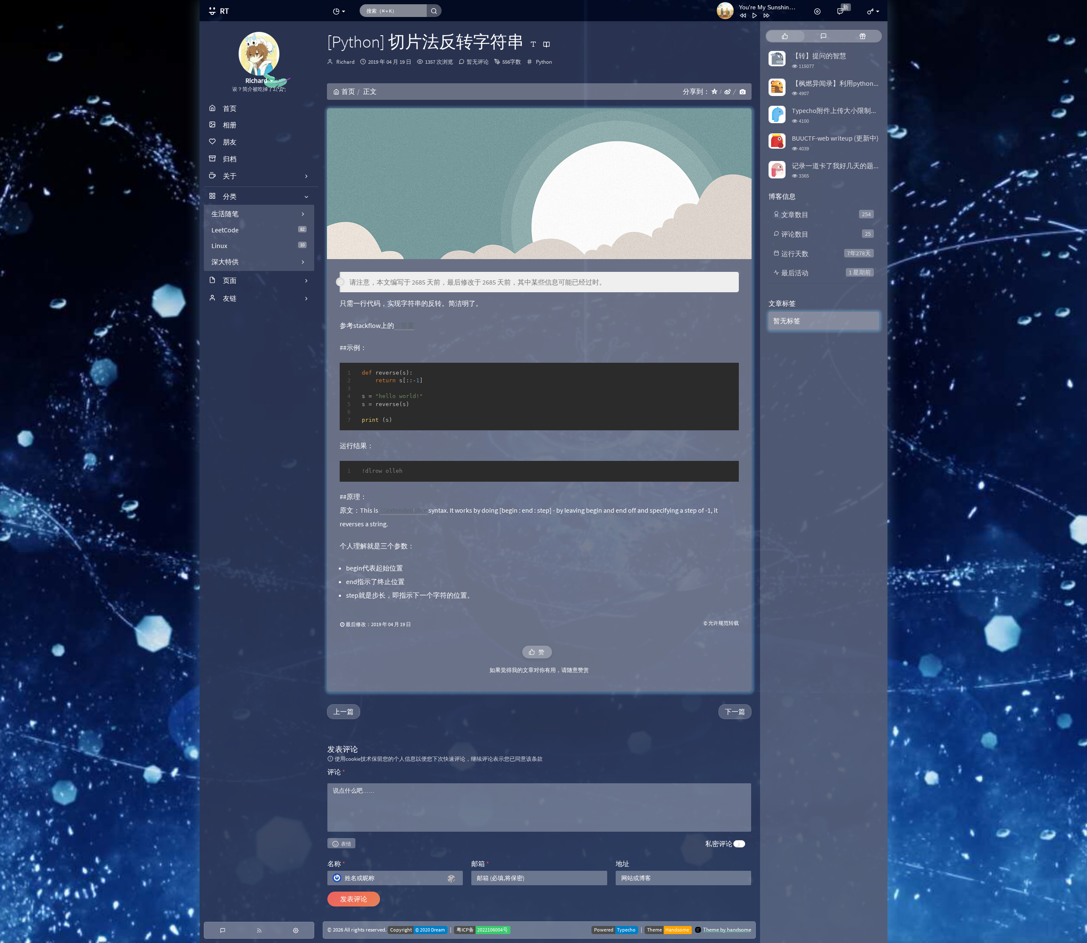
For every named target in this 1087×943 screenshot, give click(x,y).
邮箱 (480, 863)
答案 (407, 325)
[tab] (785, 36)
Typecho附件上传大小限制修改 (838, 110)
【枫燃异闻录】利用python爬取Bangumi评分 (859, 83)
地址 (622, 863)
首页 (348, 91)
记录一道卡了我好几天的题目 (836, 165)
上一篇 (343, 711)
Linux (257, 245)
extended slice (406, 510)
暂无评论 (478, 61)
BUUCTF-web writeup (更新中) (835, 138)
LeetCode (257, 230)
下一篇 (735, 711)
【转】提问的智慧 (819, 55)
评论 (336, 772)
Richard (345, 61)
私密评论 (718, 843)
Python (544, 61)
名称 (336, 863)
